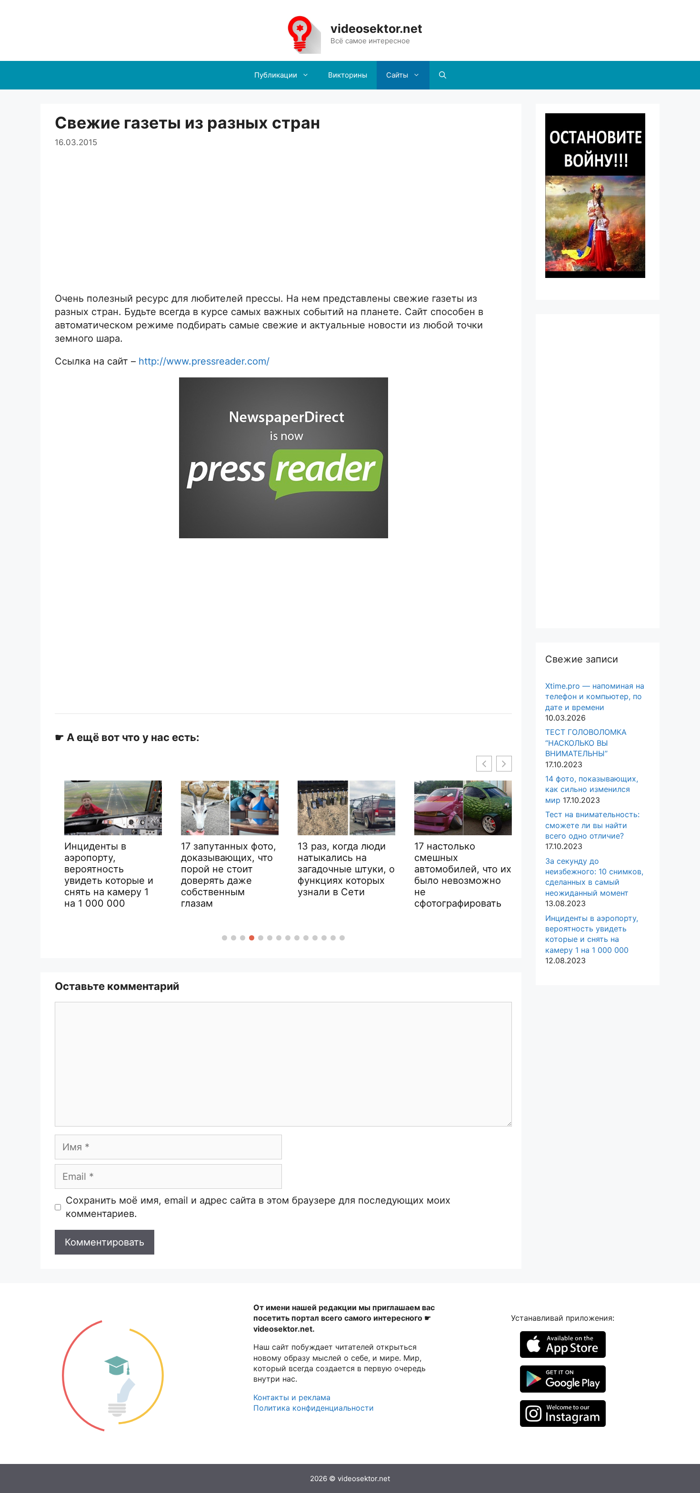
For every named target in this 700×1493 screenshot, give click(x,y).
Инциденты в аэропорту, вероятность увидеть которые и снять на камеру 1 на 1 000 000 (108, 874)
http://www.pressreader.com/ (204, 361)
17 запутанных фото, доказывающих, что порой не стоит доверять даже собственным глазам (228, 874)
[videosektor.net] (299, 33)
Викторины (347, 74)
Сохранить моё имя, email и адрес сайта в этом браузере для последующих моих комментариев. (258, 1207)
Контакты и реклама (291, 1397)
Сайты (397, 74)
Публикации (275, 74)
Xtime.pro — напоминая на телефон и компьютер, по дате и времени (594, 696)
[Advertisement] (283, 215)
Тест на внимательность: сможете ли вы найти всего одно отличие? (592, 825)
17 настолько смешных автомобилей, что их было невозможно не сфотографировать (462, 874)
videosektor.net (376, 28)
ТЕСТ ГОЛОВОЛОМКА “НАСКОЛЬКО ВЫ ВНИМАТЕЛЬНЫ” (586, 742)
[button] (224, 937)
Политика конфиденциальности (313, 1408)
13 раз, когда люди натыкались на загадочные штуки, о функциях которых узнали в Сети (346, 869)
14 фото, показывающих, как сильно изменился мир (591, 789)
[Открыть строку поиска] (443, 75)
